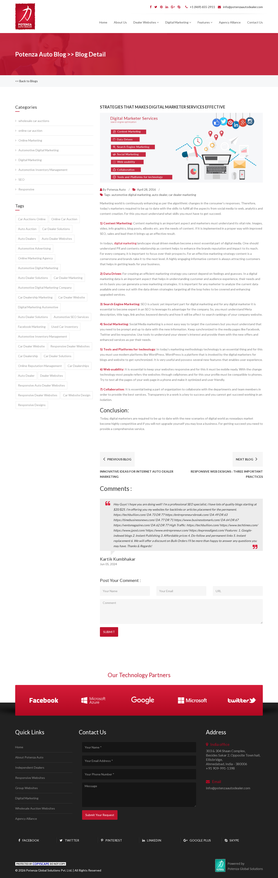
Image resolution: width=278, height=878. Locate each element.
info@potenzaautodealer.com (243, 7)
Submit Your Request (99, 815)
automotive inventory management (42, 336)
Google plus (200, 840)
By (114, 189)
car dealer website (71, 297)
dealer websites (51, 375)
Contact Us (255, 22)
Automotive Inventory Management (43, 170)
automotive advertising (34, 248)
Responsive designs (32, 405)
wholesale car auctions (33, 121)
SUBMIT (109, 632)
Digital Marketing (30, 160)
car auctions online (32, 219)
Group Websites (26, 788)
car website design (76, 395)
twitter (72, 840)
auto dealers (27, 238)
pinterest (113, 840)
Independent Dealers (29, 767)
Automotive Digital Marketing (38, 150)
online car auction (30, 130)
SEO (21, 179)
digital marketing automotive (38, 307)
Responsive (26, 189)
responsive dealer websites (37, 395)
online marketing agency (35, 258)
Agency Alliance (230, 22)
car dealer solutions (56, 229)
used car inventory (64, 326)
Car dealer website (31, 346)
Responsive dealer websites (70, 346)
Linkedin (154, 840)
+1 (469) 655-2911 (202, 7)
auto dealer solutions (33, 278)
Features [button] (204, 22)
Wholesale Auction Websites (35, 808)
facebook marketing (32, 326)
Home (103, 22)
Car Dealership (28, 356)
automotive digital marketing (38, 268)
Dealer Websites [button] (145, 22)
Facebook (30, 840)
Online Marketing (30, 140)
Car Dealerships (78, 366)
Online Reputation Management (40, 366)
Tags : (150, 195)
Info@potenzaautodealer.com (228, 788)
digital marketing (125, 243)
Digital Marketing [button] (177, 22)
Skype (234, 840)
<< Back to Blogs (26, 81)
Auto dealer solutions (33, 317)
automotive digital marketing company (45, 287)
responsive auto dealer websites (41, 385)
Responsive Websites (30, 778)
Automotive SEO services (71, 317)
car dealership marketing (35, 297)
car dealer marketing (68, 278)
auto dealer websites (57, 238)
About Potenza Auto (29, 757)
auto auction (27, 229)
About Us (120, 22)
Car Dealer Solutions (57, 356)
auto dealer (26, 375)
